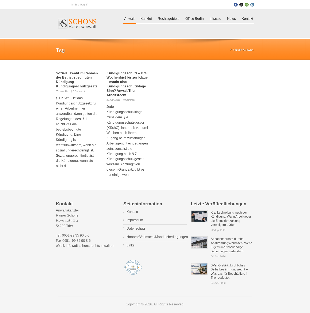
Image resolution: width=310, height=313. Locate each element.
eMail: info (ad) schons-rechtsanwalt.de (85, 245)
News (231, 18)
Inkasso (215, 18)
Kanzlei (146, 18)
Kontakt (247, 18)
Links (131, 245)
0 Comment (79, 91)
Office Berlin (194, 18)
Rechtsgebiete (168, 18)
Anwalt (129, 18)
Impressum (135, 220)
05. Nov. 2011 (63, 91)
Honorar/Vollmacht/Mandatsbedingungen (157, 237)
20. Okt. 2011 (113, 100)
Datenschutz (136, 228)
